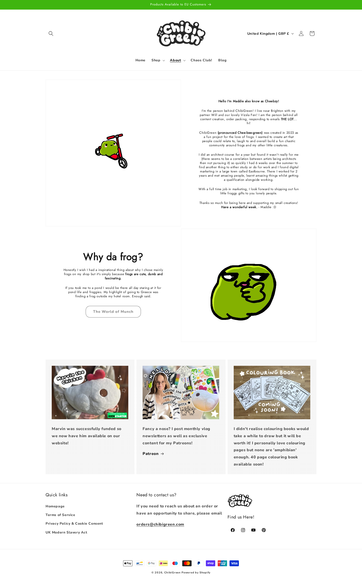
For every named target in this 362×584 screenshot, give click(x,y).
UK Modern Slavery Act (66, 532)
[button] (51, 33)
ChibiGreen (172, 572)
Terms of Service (60, 515)
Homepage (55, 506)
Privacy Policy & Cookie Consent (74, 523)
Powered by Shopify (196, 572)
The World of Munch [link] (113, 311)
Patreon (151, 453)
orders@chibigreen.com (160, 524)
